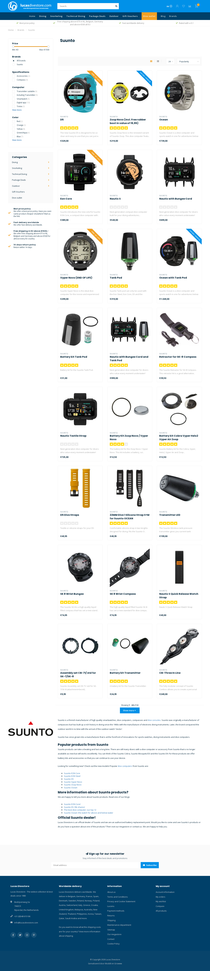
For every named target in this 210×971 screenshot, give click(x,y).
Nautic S (115, 198)
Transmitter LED (169, 515)
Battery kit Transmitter (125, 673)
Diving (42, 16)
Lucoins (110, 906)
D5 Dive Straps (69, 515)
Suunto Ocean (70, 787)
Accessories (23, 76)
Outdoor (114, 16)
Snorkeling (56, 16)
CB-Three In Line (169, 673)
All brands (21, 60)
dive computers (125, 766)
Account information (165, 892)
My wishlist (161, 901)
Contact (110, 939)
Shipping (111, 920)
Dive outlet (149, 16)
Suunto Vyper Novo (73, 781)
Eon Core (66, 198)
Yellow (21, 129)
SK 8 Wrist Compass (123, 594)
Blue (20, 136)
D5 (62, 119)
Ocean (163, 119)
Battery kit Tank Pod (73, 357)
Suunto (20, 64)
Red (20, 121)
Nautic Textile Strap (73, 436)
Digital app (23, 102)
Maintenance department (119, 925)
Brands (173, 16)
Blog (163, 16)
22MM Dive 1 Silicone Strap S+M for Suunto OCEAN (129, 516)
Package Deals (97, 16)
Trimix (21, 106)
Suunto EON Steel (72, 776)
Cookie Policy (113, 943)
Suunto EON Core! (72, 804)
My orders (160, 896)
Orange (21, 125)
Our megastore (114, 934)
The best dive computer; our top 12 (80, 809)
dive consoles (154, 720)
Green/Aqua (23, 132)
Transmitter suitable (27, 91)
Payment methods (115, 910)
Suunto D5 (69, 779)
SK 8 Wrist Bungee (72, 594)
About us (111, 892)
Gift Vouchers (130, 16)
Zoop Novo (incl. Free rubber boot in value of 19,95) (128, 121)
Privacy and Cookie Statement (121, 901)
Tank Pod (116, 277)
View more (17, 110)
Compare (160, 906)
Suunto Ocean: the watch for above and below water (88, 812)
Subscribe (151, 865)
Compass (22, 80)
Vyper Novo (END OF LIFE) (76, 277)
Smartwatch (23, 99)
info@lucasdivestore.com (26, 922)
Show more (129, 710)
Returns (111, 915)
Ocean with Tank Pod (173, 277)
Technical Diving (75, 16)
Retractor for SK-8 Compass (177, 357)
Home (32, 16)
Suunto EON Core (72, 773)
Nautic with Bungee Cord (175, 198)
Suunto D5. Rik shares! (74, 807)
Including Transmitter (27, 95)
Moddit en (109, 963)
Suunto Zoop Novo (72, 784)
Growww (118, 963)
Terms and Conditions (117, 896)
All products (161, 910)
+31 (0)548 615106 (22, 916)
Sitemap (111, 929)
